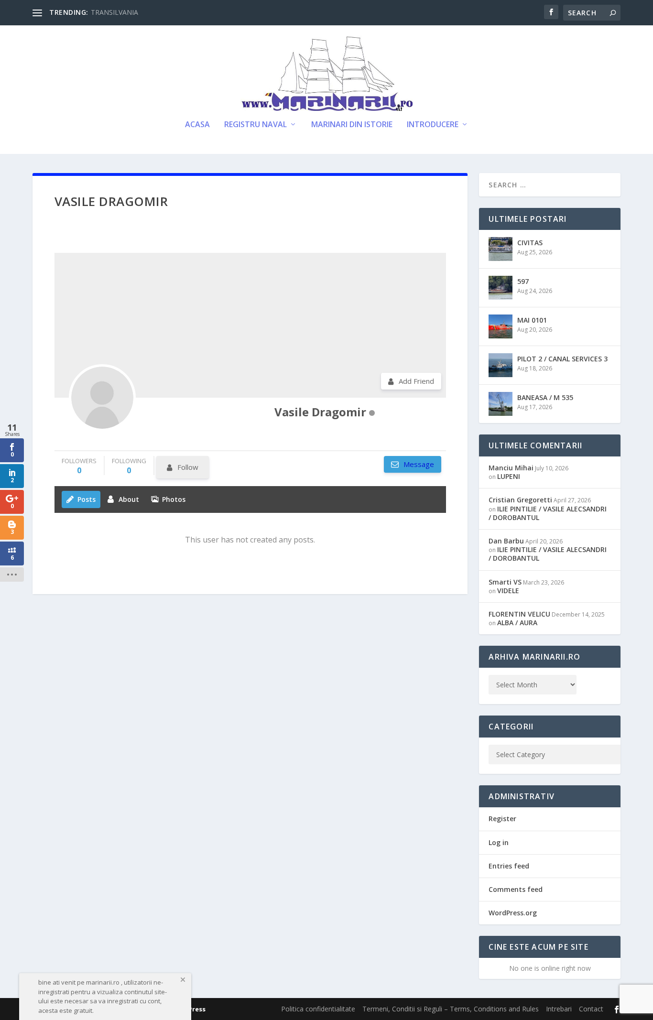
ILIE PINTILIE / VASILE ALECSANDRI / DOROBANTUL (548, 513)
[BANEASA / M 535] (500, 404)
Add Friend (416, 381)
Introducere (432, 125)
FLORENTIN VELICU (519, 614)
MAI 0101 (532, 320)
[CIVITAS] (500, 249)
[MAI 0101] (500, 326)
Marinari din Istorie (351, 125)
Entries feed (509, 865)
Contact (591, 1008)
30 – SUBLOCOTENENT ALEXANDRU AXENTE (162, 12)
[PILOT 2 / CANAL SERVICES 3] (500, 365)
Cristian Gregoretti (520, 499)
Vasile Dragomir (320, 412)
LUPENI (508, 476)
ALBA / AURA (517, 622)
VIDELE (508, 590)
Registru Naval (255, 125)
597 (523, 281)
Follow (187, 467)
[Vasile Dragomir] (102, 397)
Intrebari (559, 1008)
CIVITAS (530, 242)
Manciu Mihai (511, 467)
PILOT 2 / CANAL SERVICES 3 (562, 358)
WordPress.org (513, 912)
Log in (499, 842)
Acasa (197, 125)
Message (418, 464)
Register (502, 818)
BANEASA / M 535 (545, 397)
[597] (500, 288)
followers (79, 465)
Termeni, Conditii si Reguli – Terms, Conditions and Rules (450, 1008)
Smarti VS (505, 581)
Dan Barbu (506, 540)
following (129, 465)
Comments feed (516, 889)
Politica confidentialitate (318, 1008)
